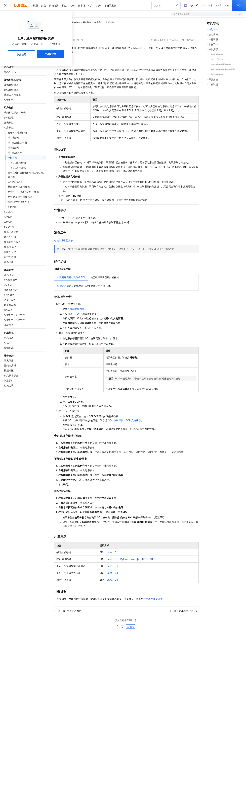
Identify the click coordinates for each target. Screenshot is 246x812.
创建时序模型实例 (63, 240)
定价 (72, 5)
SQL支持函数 (133, 420)
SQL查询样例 (115, 420)
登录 (239, 5)
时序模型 (98, 22)
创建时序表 (63, 285)
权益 (64, 5)
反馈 (132, 626)
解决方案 (54, 5)
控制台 (219, 5)
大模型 (34, 5)
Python (124, 559)
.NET (144, 559)
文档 (203, 5)
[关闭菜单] (5, 5)
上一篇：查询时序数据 (69, 610)
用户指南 (87, 22)
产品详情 (174, 39)
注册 (227, 5)
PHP (151, 559)
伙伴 (90, 5)
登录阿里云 (50, 54)
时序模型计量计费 (153, 599)
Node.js (135, 559)
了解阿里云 (110, 5)
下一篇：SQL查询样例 (181, 610)
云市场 (81, 5)
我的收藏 (190, 39)
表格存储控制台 (75, 309)
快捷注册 (21, 54)
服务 (98, 5)
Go (116, 552)
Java (109, 552)
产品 (43, 5)
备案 (211, 5)
